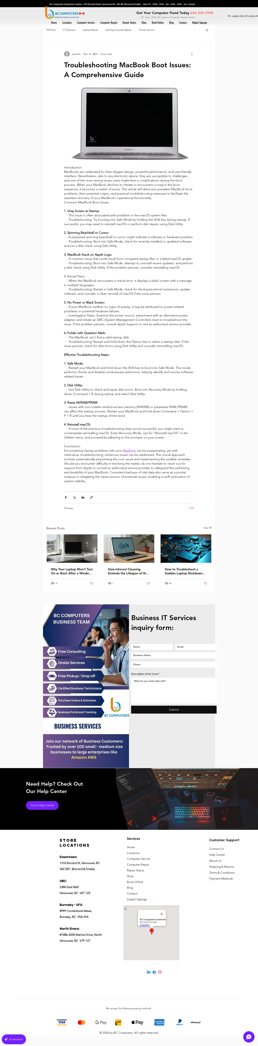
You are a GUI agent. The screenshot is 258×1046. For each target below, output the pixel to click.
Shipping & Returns (221, 866)
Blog (130, 887)
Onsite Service (146, 29)
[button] (85, 23)
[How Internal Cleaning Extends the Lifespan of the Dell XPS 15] (129, 548)
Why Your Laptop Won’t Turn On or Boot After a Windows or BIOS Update (72, 571)
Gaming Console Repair (118, 29)
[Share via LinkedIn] (83, 497)
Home (131, 847)
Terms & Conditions (222, 872)
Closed (191, 4)
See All (207, 527)
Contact (132, 893)
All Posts (51, 29)
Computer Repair (138, 864)
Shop (130, 876)
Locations (133, 853)
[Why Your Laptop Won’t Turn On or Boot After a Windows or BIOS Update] (72, 548)
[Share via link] (91, 497)
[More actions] (192, 54)
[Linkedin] (148, 972)
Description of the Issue (144, 674)
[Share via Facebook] (65, 497)
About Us (215, 860)
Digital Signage (137, 899)
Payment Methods (221, 878)
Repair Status (135, 870)
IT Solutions (69, 29)
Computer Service (138, 859)
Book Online (135, 882)
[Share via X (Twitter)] (74, 497)
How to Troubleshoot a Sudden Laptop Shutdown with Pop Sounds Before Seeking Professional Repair (185, 571)
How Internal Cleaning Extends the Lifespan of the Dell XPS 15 (128, 571)
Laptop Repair (90, 29)
